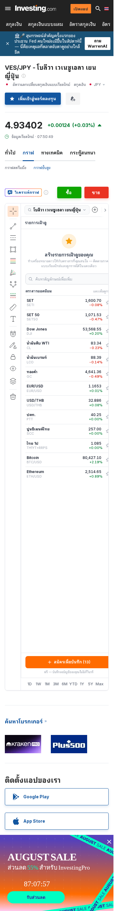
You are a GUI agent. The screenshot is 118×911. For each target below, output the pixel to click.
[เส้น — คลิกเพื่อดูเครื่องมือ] (13, 226)
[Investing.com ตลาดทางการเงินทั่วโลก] (35, 8)
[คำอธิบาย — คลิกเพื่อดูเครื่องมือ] (13, 318)
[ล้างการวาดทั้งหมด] (13, 396)
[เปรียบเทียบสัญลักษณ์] (95, 209)
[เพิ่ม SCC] (108, 431)
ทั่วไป (10, 153)
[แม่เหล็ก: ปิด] (13, 333)
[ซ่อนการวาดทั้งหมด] (13, 368)
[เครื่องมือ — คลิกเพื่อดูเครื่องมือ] (13, 307)
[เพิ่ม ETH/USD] (108, 474)
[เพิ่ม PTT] (108, 417)
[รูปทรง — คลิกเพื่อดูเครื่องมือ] (13, 249)
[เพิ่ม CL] (108, 345)
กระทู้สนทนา (82, 153)
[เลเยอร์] (13, 381)
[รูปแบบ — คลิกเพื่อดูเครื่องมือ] (13, 284)
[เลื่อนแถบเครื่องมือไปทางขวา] (104, 210)
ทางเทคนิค (52, 153)
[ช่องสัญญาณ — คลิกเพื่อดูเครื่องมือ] (13, 237)
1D (30, 683)
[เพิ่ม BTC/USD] (108, 460)
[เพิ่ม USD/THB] (108, 402)
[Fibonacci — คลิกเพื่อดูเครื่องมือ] (13, 261)
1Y (82, 683)
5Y (90, 683)
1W (38, 683)
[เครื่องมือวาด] (23, 446)
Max (99, 683)
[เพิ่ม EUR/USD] (108, 388)
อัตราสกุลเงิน (82, 24)
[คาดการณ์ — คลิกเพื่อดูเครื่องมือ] (13, 295)
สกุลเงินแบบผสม (45, 24)
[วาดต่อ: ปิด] (13, 345)
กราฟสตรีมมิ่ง (15, 167)
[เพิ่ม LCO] (108, 359)
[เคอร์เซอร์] (13, 211)
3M (56, 683)
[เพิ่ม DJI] (108, 331)
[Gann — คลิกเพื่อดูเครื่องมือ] (13, 272)
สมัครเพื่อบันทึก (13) (72, 661)
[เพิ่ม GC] (108, 374)
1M (47, 683)
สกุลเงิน (14, 24)
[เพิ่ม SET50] (108, 317)
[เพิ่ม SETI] (108, 302)
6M (64, 683)
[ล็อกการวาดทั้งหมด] (13, 356)
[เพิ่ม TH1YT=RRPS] (108, 445)
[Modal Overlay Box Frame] (57, 873)
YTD (73, 683)
